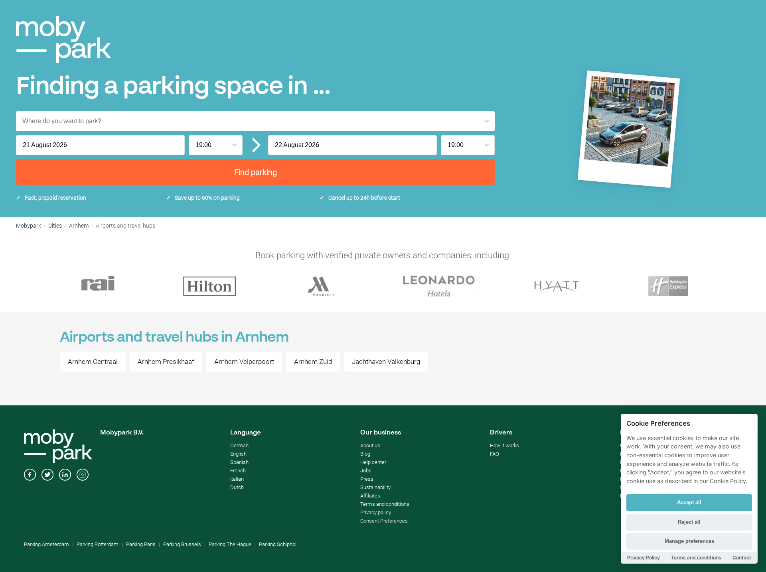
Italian (237, 479)
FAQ (494, 454)
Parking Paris (141, 544)
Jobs (365, 471)
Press (366, 479)
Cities (55, 225)
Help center (373, 462)
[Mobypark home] (63, 39)
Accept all (689, 502)
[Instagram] (83, 475)
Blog (365, 454)
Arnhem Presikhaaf (166, 362)
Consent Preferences (384, 521)
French (238, 471)
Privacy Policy (643, 557)
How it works (504, 445)
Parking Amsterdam (46, 544)
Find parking (255, 172)
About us (370, 445)
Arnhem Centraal (93, 362)
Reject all (689, 522)
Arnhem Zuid (313, 362)
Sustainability (375, 487)
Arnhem (79, 225)
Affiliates (370, 496)
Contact (741, 557)
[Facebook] (30, 475)
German (239, 445)
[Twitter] (47, 475)
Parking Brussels (182, 544)
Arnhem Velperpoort (244, 362)
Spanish (239, 462)
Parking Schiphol (277, 544)
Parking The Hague (230, 544)
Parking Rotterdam (97, 544)
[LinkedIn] (65, 475)
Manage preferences (689, 541)
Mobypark (28, 225)
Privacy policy (375, 512)
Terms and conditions (384, 504)
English (238, 454)
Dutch (237, 487)
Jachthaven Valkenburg (386, 362)
